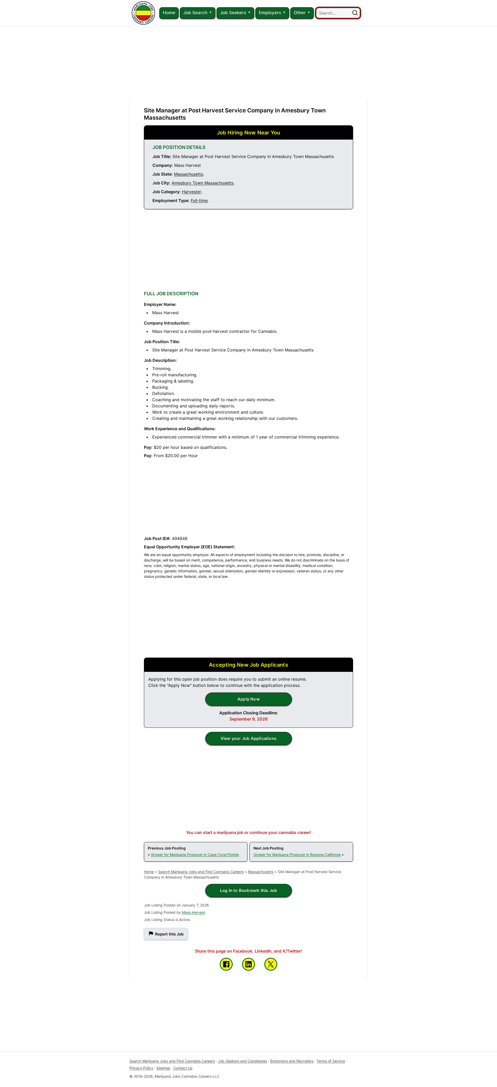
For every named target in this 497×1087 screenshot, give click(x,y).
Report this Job (169, 934)
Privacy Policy (141, 1068)
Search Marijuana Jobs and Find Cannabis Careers (201, 871)
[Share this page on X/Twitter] (270, 964)
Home (169, 12)
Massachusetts (188, 174)
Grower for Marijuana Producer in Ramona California (297, 854)
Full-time (199, 200)
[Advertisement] (248, 62)
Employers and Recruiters (291, 1061)
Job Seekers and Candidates (242, 1061)
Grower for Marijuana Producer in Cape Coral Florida (195, 854)
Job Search (195, 12)
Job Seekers (233, 12)
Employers (270, 12)
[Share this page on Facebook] (226, 964)
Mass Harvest (193, 912)
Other (300, 12)
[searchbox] (338, 13)
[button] (355, 13)
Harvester (191, 191)
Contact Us (182, 1068)
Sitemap (163, 1068)
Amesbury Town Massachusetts (202, 182)
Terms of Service (331, 1061)
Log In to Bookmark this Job (248, 890)
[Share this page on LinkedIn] (248, 964)
